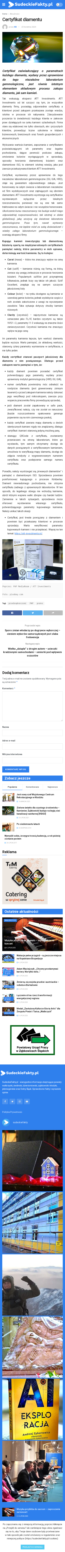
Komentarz (8, 688)
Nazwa (5, 727)
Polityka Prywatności (12, 1112)
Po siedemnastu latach (28, 824)
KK (15, 27)
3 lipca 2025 (23, 1002)
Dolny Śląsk (8, 972)
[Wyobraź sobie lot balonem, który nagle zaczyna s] (32, 1409)
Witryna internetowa (12, 754)
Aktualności (15, 14)
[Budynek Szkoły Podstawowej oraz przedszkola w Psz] (32, 1222)
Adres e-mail (8, 740)
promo (40, 603)
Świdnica (9, 987)
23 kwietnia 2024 (28, 27)
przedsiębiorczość (17, 603)
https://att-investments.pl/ (28, 533)
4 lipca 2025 (11, 948)
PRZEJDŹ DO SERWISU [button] (33, 1547)
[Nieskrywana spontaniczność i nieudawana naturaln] (32, 1160)
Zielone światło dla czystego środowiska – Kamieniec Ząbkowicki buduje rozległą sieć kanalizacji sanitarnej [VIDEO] (38, 810)
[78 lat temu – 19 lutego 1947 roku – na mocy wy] (32, 1347)
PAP (31, 603)
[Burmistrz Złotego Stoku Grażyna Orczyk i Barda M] (32, 1471)
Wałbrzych (10, 920)
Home (4, 14)
